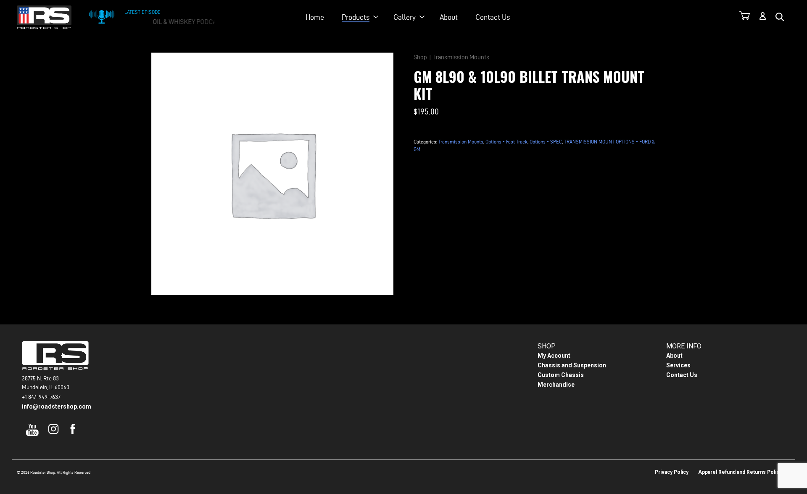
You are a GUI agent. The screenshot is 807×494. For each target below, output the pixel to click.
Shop (420, 57)
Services (678, 365)
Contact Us (492, 17)
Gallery (404, 17)
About (449, 17)
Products (355, 17)
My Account (554, 355)
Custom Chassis (561, 375)
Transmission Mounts (461, 57)
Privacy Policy (671, 472)
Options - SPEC (546, 141)
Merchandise (556, 384)
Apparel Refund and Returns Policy (740, 472)
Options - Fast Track (506, 141)
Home (315, 17)
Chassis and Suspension (572, 365)
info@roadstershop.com (56, 406)
